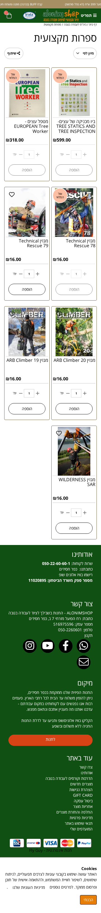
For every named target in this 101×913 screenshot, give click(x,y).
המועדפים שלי (81, 829)
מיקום (85, 682)
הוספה (27, 289)
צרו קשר (86, 767)
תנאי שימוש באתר (79, 823)
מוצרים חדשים (81, 784)
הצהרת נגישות (81, 789)
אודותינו (82, 554)
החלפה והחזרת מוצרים (74, 812)
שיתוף (12, 53)
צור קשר (82, 603)
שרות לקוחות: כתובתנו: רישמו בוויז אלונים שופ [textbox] (60, 572)
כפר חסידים (69, 569)
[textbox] (50, 603)
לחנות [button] (50, 739)
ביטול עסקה (83, 800)
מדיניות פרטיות (81, 817)
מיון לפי (88, 53)
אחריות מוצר (83, 806)
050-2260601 (70, 629)
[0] (9, 15)
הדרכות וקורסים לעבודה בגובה (69, 778)
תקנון (88, 635)
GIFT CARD (83, 795)
